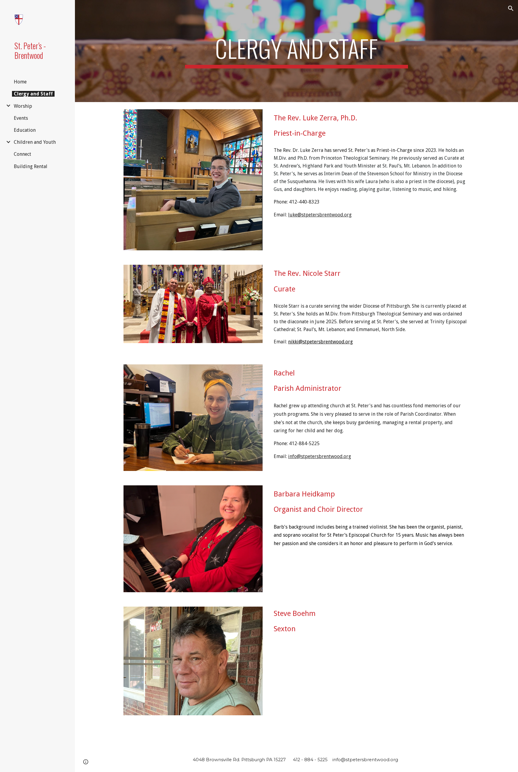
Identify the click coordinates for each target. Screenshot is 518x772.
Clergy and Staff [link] (33, 94)
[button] (511, 8)
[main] (296, 51)
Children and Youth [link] (35, 142)
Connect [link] (22, 154)
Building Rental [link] (30, 166)
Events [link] (21, 118)
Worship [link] (23, 106)
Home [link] (20, 82)
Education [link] (25, 130)
